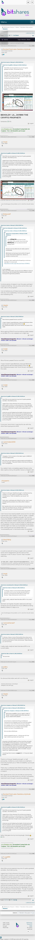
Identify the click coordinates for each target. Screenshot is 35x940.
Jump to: (15, 912)
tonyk (5, 142)
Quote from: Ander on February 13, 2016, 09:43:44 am (12, 453)
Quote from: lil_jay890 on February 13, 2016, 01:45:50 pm (15, 65)
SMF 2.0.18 (6, 923)
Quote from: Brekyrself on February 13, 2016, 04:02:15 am (15, 228)
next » (33, 33)
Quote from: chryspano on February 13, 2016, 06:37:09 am (16, 710)
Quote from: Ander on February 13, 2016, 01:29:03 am (15, 230)
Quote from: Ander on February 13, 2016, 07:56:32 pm (12, 316)
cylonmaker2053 (9, 442)
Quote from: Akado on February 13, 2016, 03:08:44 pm (12, 490)
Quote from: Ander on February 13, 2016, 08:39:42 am (14, 708)
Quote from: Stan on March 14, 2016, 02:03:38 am (11, 653)
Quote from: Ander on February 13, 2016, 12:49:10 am (14, 587)
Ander (5, 349)
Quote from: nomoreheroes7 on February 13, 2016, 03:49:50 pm (14, 585)
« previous (28, 33)
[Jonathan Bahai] (3, 54)
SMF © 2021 (6, 924)
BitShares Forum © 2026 (29, 924)
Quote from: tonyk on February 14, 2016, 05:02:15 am (12, 62)
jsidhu (5, 667)
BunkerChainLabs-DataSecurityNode (17, 49)
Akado (5, 305)
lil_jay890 (6, 857)
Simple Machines (5, 926)
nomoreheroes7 (9, 623)
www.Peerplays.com (6, 129)
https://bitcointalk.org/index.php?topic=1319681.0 (17, 263)
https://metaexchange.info (8, 339)
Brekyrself (7, 214)
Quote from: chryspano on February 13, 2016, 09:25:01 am (13, 705)
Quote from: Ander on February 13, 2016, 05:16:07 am (12, 225)
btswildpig (7, 540)
